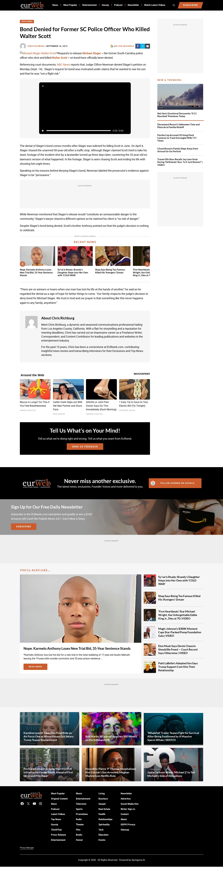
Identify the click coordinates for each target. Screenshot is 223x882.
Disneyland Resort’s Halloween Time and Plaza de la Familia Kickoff (178, 126)
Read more (38, 667)
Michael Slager (91, 53)
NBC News (63, 64)
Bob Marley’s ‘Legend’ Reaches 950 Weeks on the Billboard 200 (111, 738)
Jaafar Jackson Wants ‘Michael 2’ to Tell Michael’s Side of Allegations (171, 774)
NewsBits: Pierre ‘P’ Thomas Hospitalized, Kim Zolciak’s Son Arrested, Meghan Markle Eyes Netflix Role (110, 772)
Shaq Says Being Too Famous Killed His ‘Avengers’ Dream (110, 271)
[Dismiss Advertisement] (43, 86)
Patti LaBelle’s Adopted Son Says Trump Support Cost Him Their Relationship (178, 667)
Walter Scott (59, 57)
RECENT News (85, 242)
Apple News (26, 21)
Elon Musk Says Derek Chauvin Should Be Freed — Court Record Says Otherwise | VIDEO (177, 649)
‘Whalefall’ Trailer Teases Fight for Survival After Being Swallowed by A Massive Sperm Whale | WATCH (173, 736)
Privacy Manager (27, 848)
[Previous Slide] (22, 264)
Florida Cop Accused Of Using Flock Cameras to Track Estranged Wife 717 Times (177, 138)
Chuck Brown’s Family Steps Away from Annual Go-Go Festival (177, 150)
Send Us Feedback (85, 446)
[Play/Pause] (43, 130)
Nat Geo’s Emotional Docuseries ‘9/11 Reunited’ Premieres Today (177, 115)
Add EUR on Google (124, 46)
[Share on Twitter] (142, 46)
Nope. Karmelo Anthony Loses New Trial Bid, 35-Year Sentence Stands (36, 272)
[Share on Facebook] (137, 46)
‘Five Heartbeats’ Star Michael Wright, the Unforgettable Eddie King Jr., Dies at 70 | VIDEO (177, 615)
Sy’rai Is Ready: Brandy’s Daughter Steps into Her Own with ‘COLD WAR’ (73, 272)
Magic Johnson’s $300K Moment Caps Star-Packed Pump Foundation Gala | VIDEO (179, 632)
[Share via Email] (147, 46)
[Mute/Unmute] (127, 130)
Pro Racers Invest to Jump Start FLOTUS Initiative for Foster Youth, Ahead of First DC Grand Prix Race (48, 772)
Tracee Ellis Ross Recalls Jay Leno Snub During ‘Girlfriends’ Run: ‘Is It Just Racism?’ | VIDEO (180, 162)
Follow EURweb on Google (177, 483)
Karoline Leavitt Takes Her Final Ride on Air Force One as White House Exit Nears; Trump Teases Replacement (49, 736)
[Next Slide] (147, 264)
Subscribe (23, 526)
